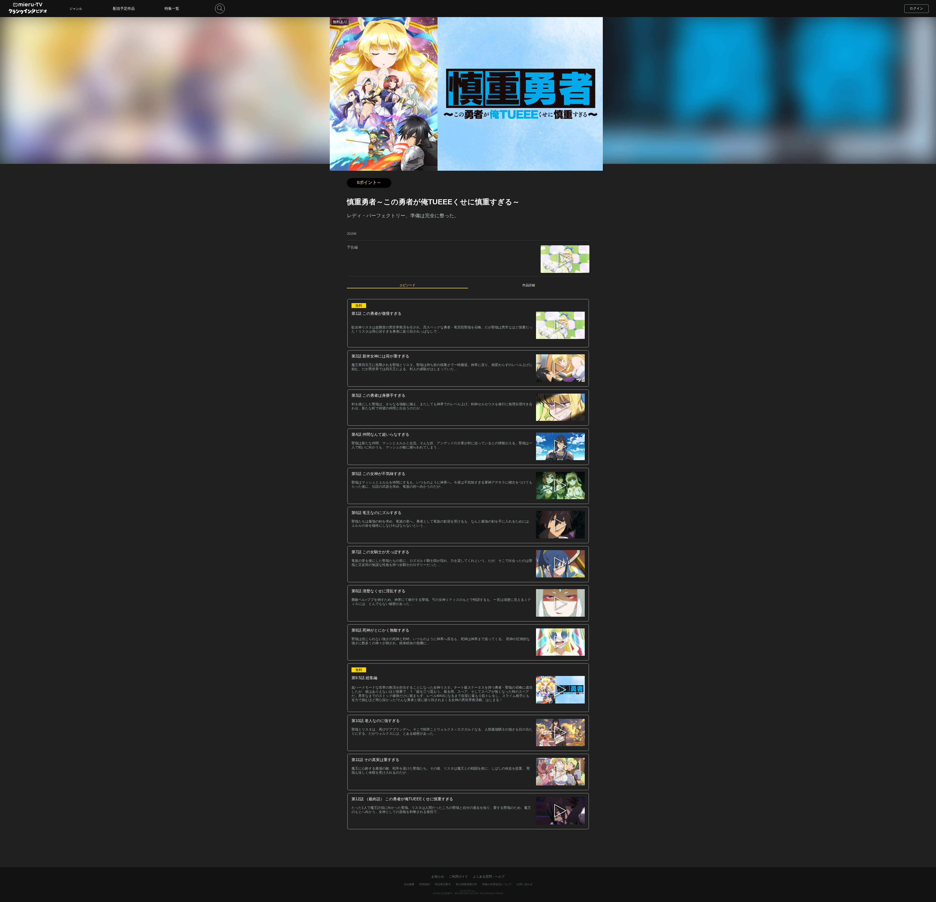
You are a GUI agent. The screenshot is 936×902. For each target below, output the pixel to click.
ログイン (916, 8)
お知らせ (437, 876)
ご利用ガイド (458, 876)
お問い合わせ (525, 884)
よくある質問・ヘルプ (489, 876)
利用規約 (424, 884)
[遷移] (560, 368)
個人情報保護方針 (466, 884)
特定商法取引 (443, 884)
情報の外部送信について (497, 884)
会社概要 (409, 884)
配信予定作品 (124, 8)
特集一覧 (172, 8)
